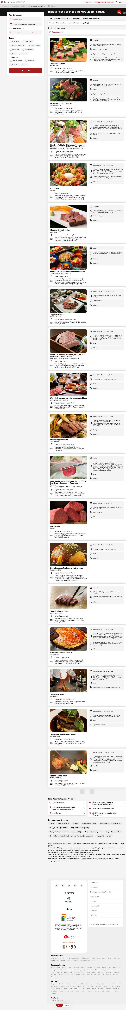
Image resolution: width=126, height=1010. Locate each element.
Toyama (111, 970)
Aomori (69, 970)
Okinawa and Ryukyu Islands (87, 960)
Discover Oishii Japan (57, 1000)
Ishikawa (117, 970)
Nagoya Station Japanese (93, 832)
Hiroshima (108, 972)
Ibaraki (58, 967)
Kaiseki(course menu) (62, 861)
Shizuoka (77, 972)
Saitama (76, 967)
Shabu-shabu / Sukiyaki (96, 859)
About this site (88, 2)
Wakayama (54, 970)
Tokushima (54, 974)
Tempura (51, 861)
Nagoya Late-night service (58, 828)
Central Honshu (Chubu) (18, 6)
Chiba (82, 967)
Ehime (67, 974)
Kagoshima (116, 974)
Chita (117, 854)
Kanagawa (89, 967)
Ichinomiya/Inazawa (108, 854)
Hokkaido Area (85, 958)
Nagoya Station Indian (113, 832)
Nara (120, 967)
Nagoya (75, 823)
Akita (84, 970)
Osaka (109, 967)
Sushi (112, 859)
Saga (83, 974)
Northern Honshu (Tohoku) (98, 958)
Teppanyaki (84, 859)
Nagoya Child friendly (89, 823)
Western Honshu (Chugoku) (58, 960)
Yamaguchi (116, 972)
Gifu (71, 972)
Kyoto (104, 967)
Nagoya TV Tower (63, 823)
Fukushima (98, 970)
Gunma (70, 967)
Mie (94, 967)
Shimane (94, 972)
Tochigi (64, 967)
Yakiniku (107, 859)
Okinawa (53, 977)
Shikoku (70, 960)
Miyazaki (108, 974)
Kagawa (61, 974)
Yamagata (90, 970)
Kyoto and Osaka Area (73, 958)
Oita (103, 974)
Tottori (88, 972)
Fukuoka (78, 974)
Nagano (66, 972)
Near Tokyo (62, 958)
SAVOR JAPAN (6, 6)
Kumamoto (97, 974)
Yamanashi (59, 972)
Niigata (105, 970)
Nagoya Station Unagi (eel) (80, 828)
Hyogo (115, 967)
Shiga (98, 967)
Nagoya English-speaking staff (110, 823)
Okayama (101, 972)
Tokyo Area (54, 958)
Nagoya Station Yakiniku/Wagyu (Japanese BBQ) (65, 832)
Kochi (72, 974)
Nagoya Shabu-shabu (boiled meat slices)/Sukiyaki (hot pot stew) (71, 836)
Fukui (52, 972)
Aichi (83, 972)
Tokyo (53, 967)
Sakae (52, 823)
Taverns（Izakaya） (78, 861)
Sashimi (117, 859)
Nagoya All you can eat (104, 836)
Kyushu (76, 960)
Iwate (74, 970)
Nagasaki (89, 974)
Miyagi (79, 970)
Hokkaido (62, 970)
